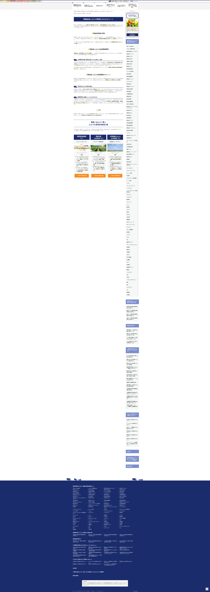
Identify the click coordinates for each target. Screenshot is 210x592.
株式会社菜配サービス (130, 154)
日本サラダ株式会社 (123, 496)
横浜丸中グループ (130, 242)
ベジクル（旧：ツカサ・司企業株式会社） (132, 191)
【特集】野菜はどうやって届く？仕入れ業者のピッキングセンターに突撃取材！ (132, 6)
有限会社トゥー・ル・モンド (132, 151)
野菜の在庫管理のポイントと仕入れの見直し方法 (132, 379)
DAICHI (128, 254)
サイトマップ (136, 591)
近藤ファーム (129, 149)
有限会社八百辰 (122, 489)
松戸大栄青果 (129, 257)
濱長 (127, 282)
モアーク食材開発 (130, 229)
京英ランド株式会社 (130, 46)
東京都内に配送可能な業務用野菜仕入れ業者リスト (132, 307)
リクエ (128, 204)
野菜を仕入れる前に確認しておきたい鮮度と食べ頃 (132, 360)
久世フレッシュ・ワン (130, 222)
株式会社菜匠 (129, 91)
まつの (128, 237)
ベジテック (128, 234)
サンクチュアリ (129, 287)
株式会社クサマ (129, 156)
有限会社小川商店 (130, 61)
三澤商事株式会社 (123, 494)
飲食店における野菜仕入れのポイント (132, 439)
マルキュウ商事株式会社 (131, 48)
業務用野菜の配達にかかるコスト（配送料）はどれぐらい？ (132, 368)
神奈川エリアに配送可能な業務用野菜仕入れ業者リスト (132, 311)
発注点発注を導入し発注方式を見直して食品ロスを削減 (132, 375)
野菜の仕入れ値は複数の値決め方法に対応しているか (132, 334)
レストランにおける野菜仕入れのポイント (132, 424)
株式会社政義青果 (130, 101)
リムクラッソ (129, 227)
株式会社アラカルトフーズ (131, 135)
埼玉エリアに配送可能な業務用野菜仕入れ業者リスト (132, 315)
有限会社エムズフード (130, 86)
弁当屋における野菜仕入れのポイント (132, 420)
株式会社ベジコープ (130, 53)
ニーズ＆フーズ (129, 272)
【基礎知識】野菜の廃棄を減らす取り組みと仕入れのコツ (132, 402)
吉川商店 (128, 175)
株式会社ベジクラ (130, 120)
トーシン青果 (129, 180)
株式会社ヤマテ (129, 66)
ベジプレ (128, 183)
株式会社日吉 (75, 503)
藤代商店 (105, 515)
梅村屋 (128, 269)
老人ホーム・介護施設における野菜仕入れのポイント (132, 428)
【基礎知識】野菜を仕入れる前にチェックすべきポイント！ (110, 5)
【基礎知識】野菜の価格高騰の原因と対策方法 (132, 389)
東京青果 (128, 232)
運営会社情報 (129, 466)
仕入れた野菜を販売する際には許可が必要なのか (132, 356)
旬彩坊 (74, 516)
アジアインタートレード (131, 170)
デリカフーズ (129, 194)
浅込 (127, 284)
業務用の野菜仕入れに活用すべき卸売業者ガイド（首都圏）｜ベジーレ (125, 1)
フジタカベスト (106, 512)
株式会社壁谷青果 (92, 491)
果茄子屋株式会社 (130, 125)
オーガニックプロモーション (132, 279)
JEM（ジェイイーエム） (131, 224)
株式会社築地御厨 (130, 122)
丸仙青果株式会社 (130, 146)
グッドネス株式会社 (130, 71)
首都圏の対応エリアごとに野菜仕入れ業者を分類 (88, 6)
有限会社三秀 (129, 96)
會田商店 (128, 159)
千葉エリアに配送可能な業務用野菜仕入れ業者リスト (132, 319)
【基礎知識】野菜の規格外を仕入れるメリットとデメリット (132, 393)
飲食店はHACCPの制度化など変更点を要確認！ (132, 372)
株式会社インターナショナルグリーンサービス (132, 107)
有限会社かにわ (129, 112)
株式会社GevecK (129, 110)
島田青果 (128, 199)
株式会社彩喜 (129, 117)
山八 (127, 289)
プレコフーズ (75, 515)
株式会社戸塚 (129, 161)
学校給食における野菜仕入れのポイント (132, 432)
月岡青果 (128, 252)
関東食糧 (128, 219)
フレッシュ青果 (129, 173)
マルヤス (128, 209)
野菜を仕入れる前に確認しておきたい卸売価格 (132, 364)
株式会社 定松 (129, 144)
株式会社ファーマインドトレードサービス (132, 165)
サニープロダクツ (130, 168)
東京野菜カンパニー (130, 267)
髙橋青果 (128, 292)
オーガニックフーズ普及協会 (132, 178)
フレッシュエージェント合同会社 (132, 141)
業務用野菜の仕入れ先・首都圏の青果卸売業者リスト (77, 5)
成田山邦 (128, 249)
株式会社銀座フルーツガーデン (132, 51)
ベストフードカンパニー (131, 185)
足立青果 (128, 294)
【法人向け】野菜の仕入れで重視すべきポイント (121, 6)
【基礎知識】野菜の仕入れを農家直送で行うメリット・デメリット (132, 397)
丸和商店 (128, 247)
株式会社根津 (91, 496)
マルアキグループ (130, 81)
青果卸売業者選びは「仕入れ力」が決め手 (132, 16)
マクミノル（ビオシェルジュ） (132, 244)
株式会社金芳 (122, 491)
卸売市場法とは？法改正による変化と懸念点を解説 (132, 386)
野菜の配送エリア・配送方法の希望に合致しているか (132, 331)
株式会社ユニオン (130, 56)
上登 (127, 274)
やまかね (128, 214)
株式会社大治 (129, 115)
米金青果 (128, 264)
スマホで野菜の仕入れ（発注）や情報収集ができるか (132, 342)
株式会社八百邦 (129, 58)
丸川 (127, 239)
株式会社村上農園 (130, 130)
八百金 (128, 277)
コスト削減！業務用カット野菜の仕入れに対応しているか (132, 338)
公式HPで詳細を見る (82, 175)
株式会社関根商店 (130, 76)
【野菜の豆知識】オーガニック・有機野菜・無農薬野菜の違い (132, 406)
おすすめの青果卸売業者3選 (132, 35)
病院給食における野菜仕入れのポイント (132, 436)
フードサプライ (129, 188)
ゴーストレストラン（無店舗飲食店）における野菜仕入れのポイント (132, 444)
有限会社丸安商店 (92, 494)
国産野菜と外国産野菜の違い (132, 382)
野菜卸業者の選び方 (99, 5)
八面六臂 (128, 217)
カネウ (128, 262)
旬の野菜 (128, 451)
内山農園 (128, 259)
